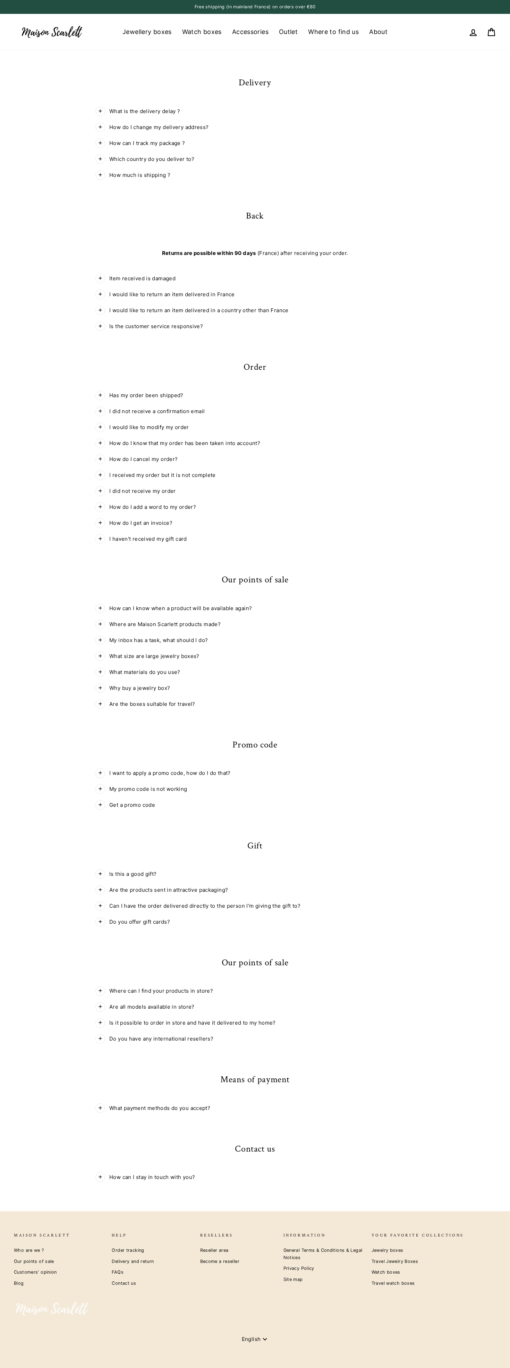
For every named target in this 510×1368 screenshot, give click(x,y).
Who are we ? (29, 1250)
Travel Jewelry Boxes (395, 1261)
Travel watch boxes (393, 1283)
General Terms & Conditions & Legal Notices (323, 1254)
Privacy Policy (298, 1268)
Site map (293, 1279)
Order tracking (128, 1250)
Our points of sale (34, 1261)
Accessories (250, 31)
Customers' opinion (35, 1272)
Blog (19, 1283)
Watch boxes (202, 31)
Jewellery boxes (147, 31)
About (378, 31)
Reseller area (214, 1250)
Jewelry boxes (387, 1250)
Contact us (124, 1283)
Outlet (288, 31)
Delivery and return (133, 1261)
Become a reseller (219, 1261)
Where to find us (333, 31)
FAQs (118, 1272)
